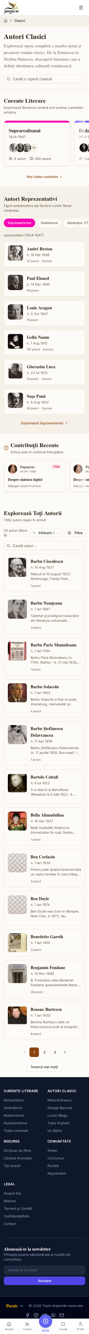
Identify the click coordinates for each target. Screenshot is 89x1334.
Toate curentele (16, 1130)
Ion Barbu (54, 1130)
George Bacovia (59, 1108)
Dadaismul (49, 223)
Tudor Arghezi (58, 1123)
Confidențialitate (16, 1216)
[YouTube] (53, 1315)
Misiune (10, 1201)
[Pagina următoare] (65, 1052)
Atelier (52, 1150)
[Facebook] (27, 1315)
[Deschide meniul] (81, 7)
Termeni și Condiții (18, 1208)
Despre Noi (12, 1193)
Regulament (56, 1173)
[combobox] (46, 533)
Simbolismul (13, 1108)
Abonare (44, 1281)
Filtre (79, 533)
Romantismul (13, 1100)
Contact (10, 1224)
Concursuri (55, 1158)
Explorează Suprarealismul (42, 423)
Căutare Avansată (18, 1158)
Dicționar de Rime (17, 1150)
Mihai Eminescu (59, 1100)
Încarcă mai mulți (44, 1067)
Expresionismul (15, 1123)
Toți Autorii (12, 1166)
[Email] (61, 1315)
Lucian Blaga (57, 1115)
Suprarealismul (19, 223)
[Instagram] (36, 1315)
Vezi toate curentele (42, 177)
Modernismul (14, 1115)
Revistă (53, 1166)
